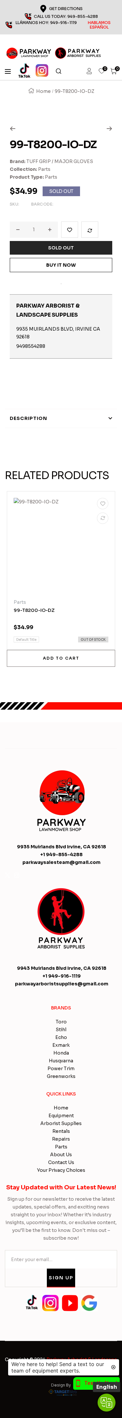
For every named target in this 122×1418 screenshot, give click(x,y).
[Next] (109, 128)
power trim (61, 1068)
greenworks (61, 1076)
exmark (61, 1045)
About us (61, 1155)
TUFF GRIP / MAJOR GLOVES (59, 161)
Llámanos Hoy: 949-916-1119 (63, 25)
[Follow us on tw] (7, 875)
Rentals (61, 1131)
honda (61, 1053)
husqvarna (61, 1061)
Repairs (61, 1139)
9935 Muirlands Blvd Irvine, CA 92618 (61, 847)
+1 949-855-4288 (61, 854)
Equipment (61, 1116)
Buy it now (61, 265)
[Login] (89, 71)
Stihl (61, 1029)
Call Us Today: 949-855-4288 (66, 16)
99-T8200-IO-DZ (34, 610)
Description (28, 418)
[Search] (58, 71)
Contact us (61, 1162)
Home (43, 91)
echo (61, 1037)
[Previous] (12, 128)
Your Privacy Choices (61, 1170)
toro (61, 1022)
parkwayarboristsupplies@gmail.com (61, 984)
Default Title (26, 640)
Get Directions (66, 8)
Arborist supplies (61, 1123)
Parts (44, 169)
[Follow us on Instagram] (16, 875)
